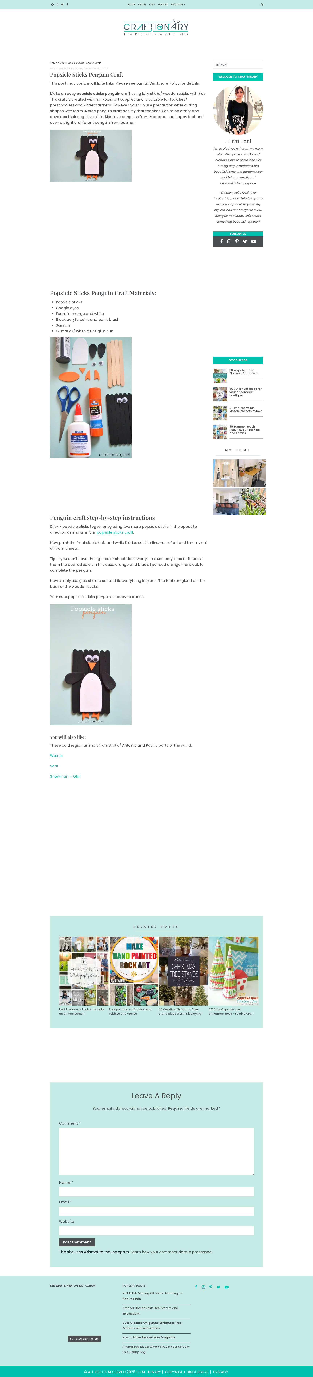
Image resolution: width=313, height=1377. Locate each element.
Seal (54, 765)
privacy (220, 1371)
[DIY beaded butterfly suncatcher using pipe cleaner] (107, 1299)
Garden (163, 4)
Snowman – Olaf (65, 776)
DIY (151, 4)
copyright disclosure (186, 1371)
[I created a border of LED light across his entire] (84, 1327)
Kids (62, 63)
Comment (70, 1123)
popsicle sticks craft (115, 532)
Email (65, 1202)
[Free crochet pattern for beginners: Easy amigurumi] (84, 1313)
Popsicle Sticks (65, 68)
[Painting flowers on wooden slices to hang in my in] (61, 1327)
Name (66, 1182)
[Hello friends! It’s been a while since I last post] (107, 1327)
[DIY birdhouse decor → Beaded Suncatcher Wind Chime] (61, 1313)
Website (66, 1221)
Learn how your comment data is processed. (171, 1251)
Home (131, 4)
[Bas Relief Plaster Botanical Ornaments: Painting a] (107, 1313)
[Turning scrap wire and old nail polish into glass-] (84, 1299)
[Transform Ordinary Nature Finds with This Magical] (61, 1299)
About (142, 4)
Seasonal (177, 4)
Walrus (56, 755)
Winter (79, 68)
